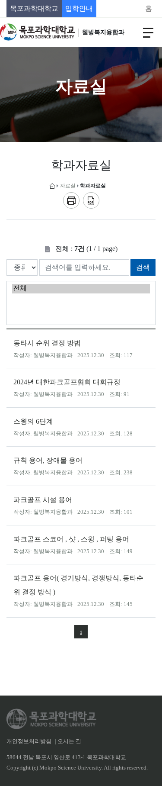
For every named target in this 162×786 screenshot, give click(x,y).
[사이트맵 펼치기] (148, 32)
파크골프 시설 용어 (42, 499)
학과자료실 (93, 186)
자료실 (68, 186)
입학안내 (79, 8)
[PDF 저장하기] (91, 200)
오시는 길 (69, 741)
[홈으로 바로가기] (52, 186)
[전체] (81, 288)
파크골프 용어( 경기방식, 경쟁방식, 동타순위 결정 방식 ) (78, 585)
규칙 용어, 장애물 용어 (48, 460)
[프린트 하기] (71, 200)
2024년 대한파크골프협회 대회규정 (67, 382)
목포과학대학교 (34, 8)
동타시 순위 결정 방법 (47, 343)
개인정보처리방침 (28, 741)
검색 (143, 267)
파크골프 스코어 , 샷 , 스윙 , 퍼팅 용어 (71, 539)
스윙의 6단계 (33, 421)
